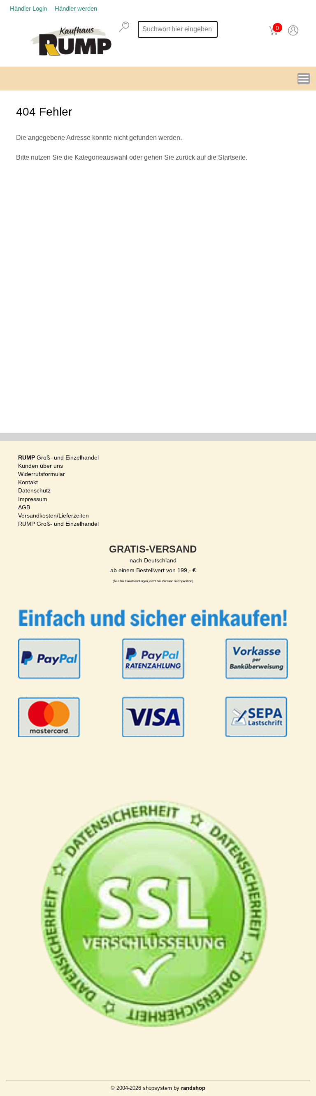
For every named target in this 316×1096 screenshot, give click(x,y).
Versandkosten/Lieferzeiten (53, 515)
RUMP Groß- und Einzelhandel (58, 523)
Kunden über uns (40, 465)
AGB (24, 507)
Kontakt (28, 482)
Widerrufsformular (41, 474)
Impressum (32, 499)
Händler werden (76, 8)
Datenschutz (34, 490)
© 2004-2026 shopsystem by (158, 1088)
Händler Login (28, 8)
